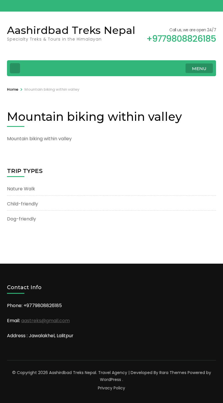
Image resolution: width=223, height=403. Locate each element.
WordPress (110, 379)
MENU (199, 68)
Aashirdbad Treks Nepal (71, 30)
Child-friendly (22, 203)
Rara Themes (172, 372)
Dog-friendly (21, 219)
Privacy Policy (111, 388)
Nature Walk (21, 188)
